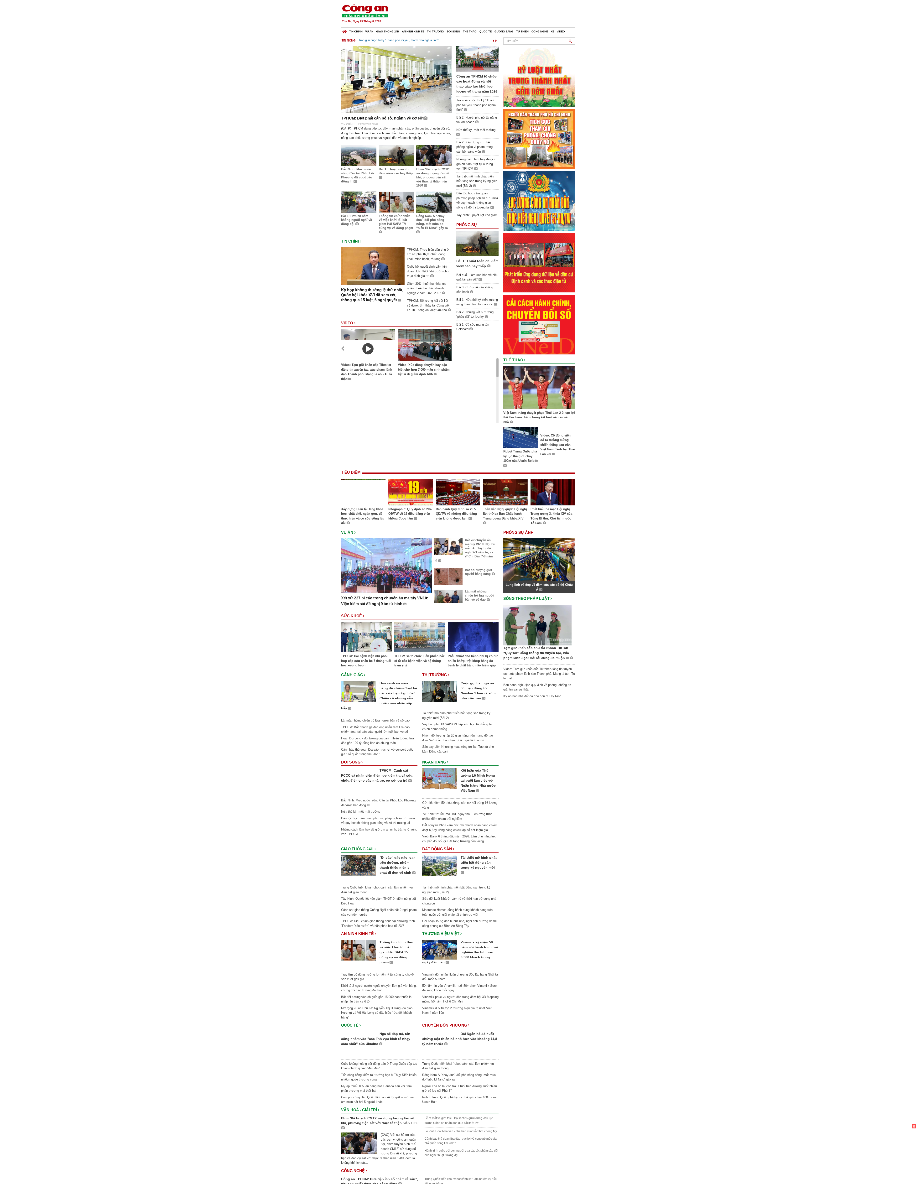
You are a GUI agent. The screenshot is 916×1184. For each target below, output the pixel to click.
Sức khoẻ (352, 616)
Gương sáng (503, 31)
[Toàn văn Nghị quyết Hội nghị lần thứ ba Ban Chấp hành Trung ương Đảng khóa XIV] (505, 493)
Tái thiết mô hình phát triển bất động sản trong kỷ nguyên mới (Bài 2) (476, 181)
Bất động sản (437, 849)
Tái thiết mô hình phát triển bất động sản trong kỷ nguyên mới (479, 862)
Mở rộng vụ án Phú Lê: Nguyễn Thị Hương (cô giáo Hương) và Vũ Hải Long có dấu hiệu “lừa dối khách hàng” (376, 1012)
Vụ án (369, 31)
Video (561, 31)
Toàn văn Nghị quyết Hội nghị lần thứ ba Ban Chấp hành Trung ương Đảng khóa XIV (505, 513)
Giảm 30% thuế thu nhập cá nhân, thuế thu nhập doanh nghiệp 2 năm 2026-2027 (426, 288)
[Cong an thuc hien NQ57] (539, 200)
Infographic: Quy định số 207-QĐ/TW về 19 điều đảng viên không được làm (410, 513)
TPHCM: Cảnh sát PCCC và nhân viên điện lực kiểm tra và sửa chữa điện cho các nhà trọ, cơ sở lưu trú (398, 780)
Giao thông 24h (387, 31)
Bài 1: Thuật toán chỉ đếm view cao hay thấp (396, 171)
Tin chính (356, 31)
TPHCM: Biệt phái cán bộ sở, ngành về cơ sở (382, 118)
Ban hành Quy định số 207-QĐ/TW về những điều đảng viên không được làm (456, 513)
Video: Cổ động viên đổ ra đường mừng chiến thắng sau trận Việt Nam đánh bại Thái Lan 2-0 (557, 445)
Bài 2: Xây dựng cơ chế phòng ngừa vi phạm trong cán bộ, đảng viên (474, 146)
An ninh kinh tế (413, 31)
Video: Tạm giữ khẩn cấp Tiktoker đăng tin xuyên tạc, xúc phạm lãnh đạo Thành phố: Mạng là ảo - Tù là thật (366, 372)
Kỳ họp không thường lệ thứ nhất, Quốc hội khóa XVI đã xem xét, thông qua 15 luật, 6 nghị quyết (372, 295)
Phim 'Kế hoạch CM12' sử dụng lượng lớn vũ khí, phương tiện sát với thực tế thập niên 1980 (432, 177)
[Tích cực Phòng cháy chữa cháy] (539, 138)
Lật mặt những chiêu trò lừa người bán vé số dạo (479, 595)
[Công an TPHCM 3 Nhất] (539, 76)
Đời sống (453, 31)
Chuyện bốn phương (445, 1025)
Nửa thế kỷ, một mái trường (360, 818)
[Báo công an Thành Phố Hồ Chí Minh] (365, 10)
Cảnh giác (352, 675)
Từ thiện (522, 31)
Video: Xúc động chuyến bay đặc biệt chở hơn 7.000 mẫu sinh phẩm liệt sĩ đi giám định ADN (424, 369)
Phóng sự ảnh (519, 532)
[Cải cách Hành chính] (539, 324)
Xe (552, 31)
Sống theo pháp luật (527, 599)
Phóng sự (466, 225)
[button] (493, 40)
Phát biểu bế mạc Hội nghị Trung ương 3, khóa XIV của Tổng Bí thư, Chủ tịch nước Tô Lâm (551, 516)
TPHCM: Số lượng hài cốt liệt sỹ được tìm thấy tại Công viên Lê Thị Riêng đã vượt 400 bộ (428, 305)
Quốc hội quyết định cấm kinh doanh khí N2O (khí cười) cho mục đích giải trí (427, 271)
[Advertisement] (488, 14)
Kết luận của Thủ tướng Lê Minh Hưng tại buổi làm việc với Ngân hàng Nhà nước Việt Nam (478, 780)
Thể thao (470, 31)
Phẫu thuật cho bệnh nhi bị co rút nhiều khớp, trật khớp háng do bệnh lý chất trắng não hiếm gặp (473, 660)
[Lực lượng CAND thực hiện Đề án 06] (539, 262)
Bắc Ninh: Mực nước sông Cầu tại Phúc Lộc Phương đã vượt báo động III (358, 175)
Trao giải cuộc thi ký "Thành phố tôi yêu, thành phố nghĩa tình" (398, 40)
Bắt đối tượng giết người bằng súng (478, 572)
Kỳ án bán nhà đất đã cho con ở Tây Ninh (532, 696)
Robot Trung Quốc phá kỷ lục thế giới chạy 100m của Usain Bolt (520, 456)
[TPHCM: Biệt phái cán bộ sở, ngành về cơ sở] (396, 79)
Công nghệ (539, 31)
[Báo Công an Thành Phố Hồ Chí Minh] (344, 30)
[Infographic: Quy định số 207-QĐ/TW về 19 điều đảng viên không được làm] (410, 493)
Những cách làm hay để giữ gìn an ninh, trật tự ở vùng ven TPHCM (475, 163)
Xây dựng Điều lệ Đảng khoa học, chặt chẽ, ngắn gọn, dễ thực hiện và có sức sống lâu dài (362, 516)
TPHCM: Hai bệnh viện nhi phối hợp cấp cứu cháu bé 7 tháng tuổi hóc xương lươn (366, 660)
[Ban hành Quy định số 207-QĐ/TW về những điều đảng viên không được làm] (458, 493)
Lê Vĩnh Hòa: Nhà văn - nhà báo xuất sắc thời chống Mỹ (461, 1133)
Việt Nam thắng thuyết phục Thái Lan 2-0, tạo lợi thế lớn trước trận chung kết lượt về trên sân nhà (539, 417)
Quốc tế (485, 31)
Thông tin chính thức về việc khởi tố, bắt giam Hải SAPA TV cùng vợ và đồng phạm (396, 222)
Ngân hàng (434, 762)
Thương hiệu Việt (441, 934)
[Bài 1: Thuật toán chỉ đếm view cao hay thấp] (477, 243)
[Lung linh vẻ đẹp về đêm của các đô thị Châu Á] (539, 559)
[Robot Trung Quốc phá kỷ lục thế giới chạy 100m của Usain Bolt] (520, 438)
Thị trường (435, 31)
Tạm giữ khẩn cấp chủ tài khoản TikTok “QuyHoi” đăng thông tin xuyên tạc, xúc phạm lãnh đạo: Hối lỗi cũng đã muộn (536, 653)
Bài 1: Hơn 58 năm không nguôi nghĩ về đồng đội (356, 220)
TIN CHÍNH (347, 124)
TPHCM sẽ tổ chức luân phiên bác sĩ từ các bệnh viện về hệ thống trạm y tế (419, 660)
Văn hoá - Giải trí (359, 1112)
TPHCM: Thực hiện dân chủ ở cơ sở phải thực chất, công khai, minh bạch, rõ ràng (428, 254)
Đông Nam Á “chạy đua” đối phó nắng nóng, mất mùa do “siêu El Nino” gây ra (432, 222)
